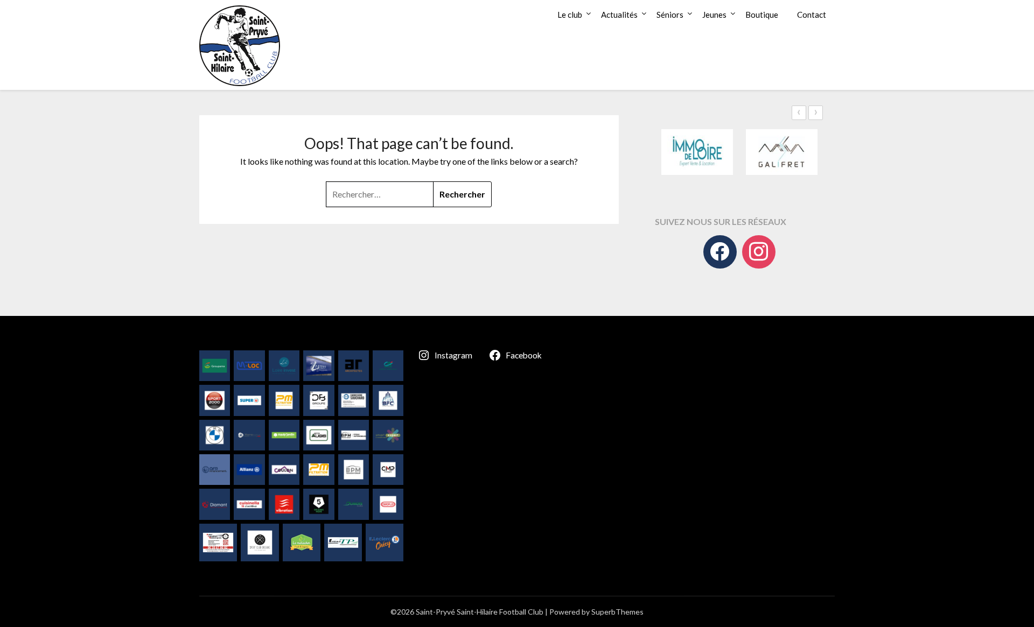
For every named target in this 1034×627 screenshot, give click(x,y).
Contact (811, 14)
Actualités (619, 14)
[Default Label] (758, 252)
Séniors (669, 14)
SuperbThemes (617, 611)
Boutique (761, 14)
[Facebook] (720, 252)
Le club (569, 14)
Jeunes (714, 14)
